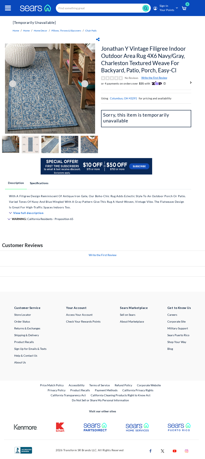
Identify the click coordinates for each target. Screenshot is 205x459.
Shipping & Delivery (26, 335)
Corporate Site (176, 321)
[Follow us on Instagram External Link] (187, 450)
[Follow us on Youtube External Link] (175, 450)
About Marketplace (132, 321)
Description (16, 183)
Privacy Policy (56, 390)
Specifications (39, 183)
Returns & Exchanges (27, 328)
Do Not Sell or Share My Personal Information (100, 400)
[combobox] (103, 8)
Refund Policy (123, 385)
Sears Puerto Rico (178, 335)
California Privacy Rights (137, 390)
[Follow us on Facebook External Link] (151, 450)
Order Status (22, 321)
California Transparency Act (68, 395)
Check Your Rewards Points (83, 321)
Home (16, 30)
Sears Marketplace (134, 308)
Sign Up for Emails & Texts (30, 348)
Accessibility (76, 385)
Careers (172, 314)
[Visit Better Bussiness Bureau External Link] (23, 450)
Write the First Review (154, 77)
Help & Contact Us (25, 355)
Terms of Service (99, 385)
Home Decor (40, 30)
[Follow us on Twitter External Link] (163, 450)
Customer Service (27, 308)
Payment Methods (106, 390)
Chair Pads (90, 30)
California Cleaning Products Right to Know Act (120, 395)
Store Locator (22, 314)
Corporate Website (149, 385)
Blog (170, 348)
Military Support (177, 328)
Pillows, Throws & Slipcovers (66, 30)
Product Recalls (24, 342)
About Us (20, 362)
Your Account (76, 308)
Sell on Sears (127, 314)
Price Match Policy (52, 385)
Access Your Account (79, 314)
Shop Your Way (176, 342)
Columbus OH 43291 (123, 98)
